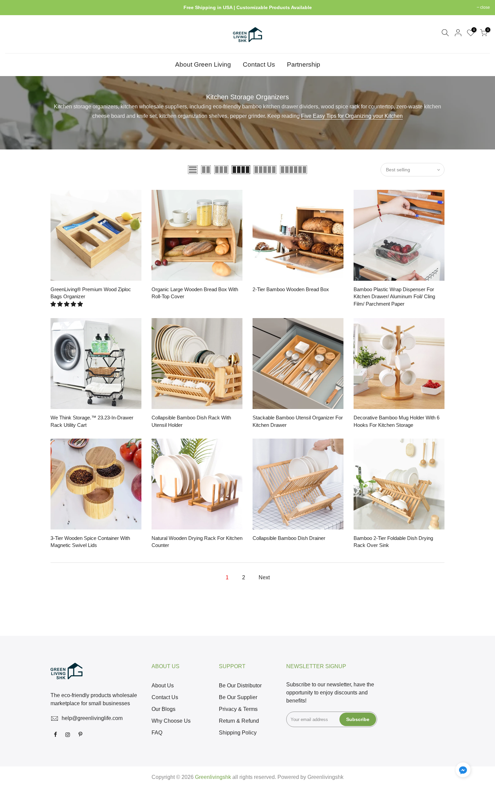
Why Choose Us (171, 721)
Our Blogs (163, 709)
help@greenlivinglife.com (92, 718)
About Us (163, 685)
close (13, 7)
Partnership (303, 64)
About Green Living (203, 64)
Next (264, 577)
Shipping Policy (238, 732)
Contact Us (259, 64)
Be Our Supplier (238, 697)
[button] (67, 304)
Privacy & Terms (238, 709)
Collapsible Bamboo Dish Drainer (289, 538)
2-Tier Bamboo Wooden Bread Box (291, 289)
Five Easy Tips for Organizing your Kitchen (352, 116)
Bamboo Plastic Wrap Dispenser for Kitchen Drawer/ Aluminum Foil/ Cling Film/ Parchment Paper (394, 296)
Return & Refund (239, 721)
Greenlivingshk (325, 777)
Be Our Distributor (240, 685)
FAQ (157, 732)
